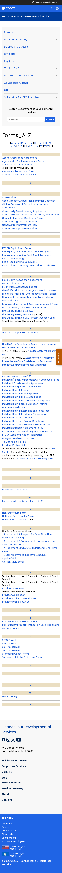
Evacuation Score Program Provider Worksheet (29, 265)
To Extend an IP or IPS (14, 441)
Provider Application (13, 595)
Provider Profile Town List (16, 601)
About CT (7, 823)
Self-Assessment (11, 647)
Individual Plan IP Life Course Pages (21, 397)
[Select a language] (57, 8)
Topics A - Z (12, 68)
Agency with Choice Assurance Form (23, 161)
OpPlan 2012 (9, 558)
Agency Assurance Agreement (19, 157)
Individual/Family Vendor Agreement (23, 383)
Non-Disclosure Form (14, 512)
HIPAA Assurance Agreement (18, 347)
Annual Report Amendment (17, 164)
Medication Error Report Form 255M (22, 501)
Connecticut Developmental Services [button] (17, 16)
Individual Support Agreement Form (22, 428)
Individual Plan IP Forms (15, 390)
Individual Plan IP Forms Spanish (20, 393)
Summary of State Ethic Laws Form (22, 657)
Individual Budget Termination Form (22, 386)
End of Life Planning (13, 258)
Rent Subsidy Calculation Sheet (19, 621)
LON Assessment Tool (14, 489)
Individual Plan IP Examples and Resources (25, 410)
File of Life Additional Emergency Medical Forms (29, 290)
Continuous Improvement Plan (19, 225)
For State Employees (13, 841)
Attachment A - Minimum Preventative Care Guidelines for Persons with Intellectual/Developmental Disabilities (28, 361)
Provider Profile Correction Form (20, 598)
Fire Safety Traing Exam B (16, 314)
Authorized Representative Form (20, 174)
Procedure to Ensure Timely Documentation (27, 431)
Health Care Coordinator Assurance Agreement (29, 344)
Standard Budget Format (16, 653)
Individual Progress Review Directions (23, 421)
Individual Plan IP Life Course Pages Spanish (26, 400)
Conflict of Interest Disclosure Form (22, 218)
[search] (51, 8)
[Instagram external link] (8, 739)
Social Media (9, 837)
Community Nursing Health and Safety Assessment (31, 214)
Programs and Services (19, 75)
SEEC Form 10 (9, 640)
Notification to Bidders (14, 519)
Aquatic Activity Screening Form (35, 458)
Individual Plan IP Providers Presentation (24, 414)
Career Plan (9, 197)
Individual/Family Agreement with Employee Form (30, 379)
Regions (9, 61)
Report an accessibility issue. (46, 2)
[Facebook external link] (4, 739)
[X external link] (13, 739)
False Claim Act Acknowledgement (22, 280)
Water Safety (9, 696)
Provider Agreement (13, 588)
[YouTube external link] (18, 739)
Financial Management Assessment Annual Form (30, 304)
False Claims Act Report (15, 283)
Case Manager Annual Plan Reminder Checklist (28, 200)
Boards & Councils (16, 46)
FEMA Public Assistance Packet (19, 287)
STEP (7, 90)
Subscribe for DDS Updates (21, 97)
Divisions (9, 54)
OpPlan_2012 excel (13, 561)
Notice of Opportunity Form (18, 516)
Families (9, 32)
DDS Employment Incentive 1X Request (26, 555)
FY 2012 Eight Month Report (17, 248)
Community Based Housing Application (24, 211)
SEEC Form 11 (9, 643)
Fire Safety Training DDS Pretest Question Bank (28, 317)
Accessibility (9, 830)
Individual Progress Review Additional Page (26, 424)
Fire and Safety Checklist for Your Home (24, 307)
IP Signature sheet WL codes (18, 438)
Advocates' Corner (16, 83)
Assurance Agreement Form (18, 171)
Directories (8, 834)
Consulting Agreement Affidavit (20, 221)
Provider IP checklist (13, 445)
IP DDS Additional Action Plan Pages (22, 435)
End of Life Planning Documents (20, 262)
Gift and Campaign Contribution (20, 332)
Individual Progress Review (17, 417)
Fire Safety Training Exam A (17, 311)
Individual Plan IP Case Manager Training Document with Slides (24, 405)
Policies (6, 827)
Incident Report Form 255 (16, 376)
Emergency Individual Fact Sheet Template (26, 251)
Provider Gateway (15, 39)
